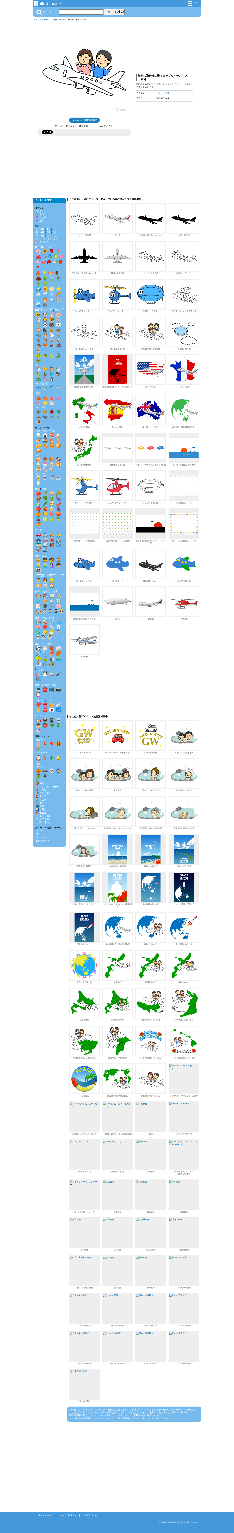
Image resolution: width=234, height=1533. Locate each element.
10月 (49, 235)
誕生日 (39, 739)
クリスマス (42, 753)
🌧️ (45, 294)
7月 (48, 232)
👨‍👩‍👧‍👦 (38, 570)
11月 (56, 235)
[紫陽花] (44, 257)
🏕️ (51, 663)
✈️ (58, 544)
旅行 (55, 19)
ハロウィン (42, 766)
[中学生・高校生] (56, 611)
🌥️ (38, 294)
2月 (56, 239)
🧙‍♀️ (58, 770)
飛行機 (62, 19)
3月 (42, 229)
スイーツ (40, 454)
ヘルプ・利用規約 (68, 1515)
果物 (44, 489)
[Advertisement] (164, 47)
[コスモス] (61, 257)
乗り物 (38, 530)
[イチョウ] (44, 273)
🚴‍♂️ (58, 539)
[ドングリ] (57, 273)
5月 (55, 229)
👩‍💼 (45, 580)
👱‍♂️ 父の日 (41, 799)
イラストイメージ (41, 19)
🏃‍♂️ (51, 606)
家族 (37, 555)
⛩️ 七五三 (41, 812)
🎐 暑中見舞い (43, 819)
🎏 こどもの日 (43, 793)
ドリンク (40, 473)
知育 (55, 591)
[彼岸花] (38, 268)
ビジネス (39, 576)
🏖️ (58, 299)
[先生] (44, 611)
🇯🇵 (51, 709)
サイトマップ (44, 1515)
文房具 (46, 591)
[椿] (49, 262)
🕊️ (58, 369)
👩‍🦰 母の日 (41, 796)
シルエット (42, 837)
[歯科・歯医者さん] (43, 638)
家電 (37, 685)
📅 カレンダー (43, 242)
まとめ (196, 3)
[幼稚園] (61, 611)
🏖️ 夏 (39, 211)
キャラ (44, 310)
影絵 (57, 310)
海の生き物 (42, 383)
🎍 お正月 (41, 780)
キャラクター (42, 715)
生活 (44, 555)
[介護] (49, 638)
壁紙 (38, 834)
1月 (50, 239)
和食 (38, 431)
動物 (37, 310)
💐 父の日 (41, 217)
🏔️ (51, 299)
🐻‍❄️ (58, 324)
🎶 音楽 (39, 669)
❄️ (51, 294)
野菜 (37, 489)
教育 (37, 591)
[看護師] (38, 638)
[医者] (58, 632)
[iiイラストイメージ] (47, 4)
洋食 (45, 431)
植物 (42, 247)
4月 (48, 229)
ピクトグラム (43, 840)
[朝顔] (50, 257)
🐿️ (45, 340)
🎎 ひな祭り (42, 789)
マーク (50, 700)
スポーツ (39, 644)
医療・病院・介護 (44, 617)
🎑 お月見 (41, 809)
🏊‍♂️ (58, 658)
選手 (49, 644)
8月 (55, 232)
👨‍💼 (38, 580)
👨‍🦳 (45, 565)
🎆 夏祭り (41, 806)
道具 (54, 685)
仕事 (49, 576)
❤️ (45, 627)
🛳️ (45, 549)
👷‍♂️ (51, 580)
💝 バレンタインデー (47, 786)
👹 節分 (40, 783)
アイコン (39, 700)
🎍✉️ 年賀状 (43, 822)
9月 (42, 235)
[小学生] (50, 611)
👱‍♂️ (38, 565)
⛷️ (38, 663)
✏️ (58, 595)
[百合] (55, 262)
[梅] (43, 262)
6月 (42, 232)
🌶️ (58, 503)
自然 (49, 247)
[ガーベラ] (60, 262)
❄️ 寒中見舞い (43, 815)
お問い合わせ (91, 1515)
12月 (43, 239)
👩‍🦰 (58, 559)
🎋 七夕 (40, 214)
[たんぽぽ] (56, 257)
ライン (44, 830)
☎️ (45, 689)
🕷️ (45, 776)
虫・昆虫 (40, 407)
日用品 (45, 685)
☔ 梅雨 (40, 220)
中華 (52, 431)
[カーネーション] (38, 262)
